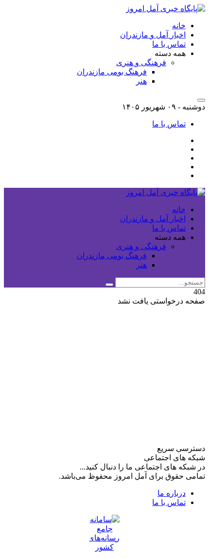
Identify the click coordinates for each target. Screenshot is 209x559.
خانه (179, 25)
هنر (141, 81)
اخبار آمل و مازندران (153, 35)
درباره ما (171, 493)
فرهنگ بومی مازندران (112, 72)
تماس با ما (169, 44)
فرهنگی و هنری (141, 62)
